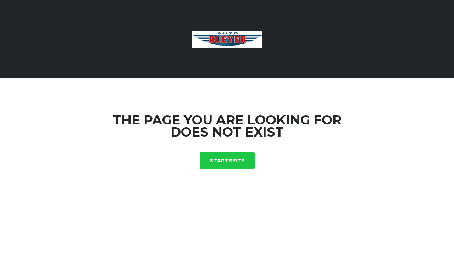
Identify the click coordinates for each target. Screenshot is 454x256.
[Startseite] (227, 38)
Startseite (227, 161)
